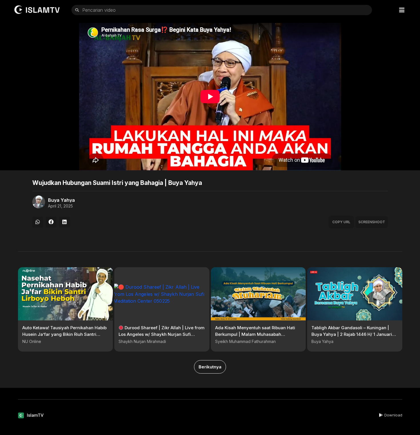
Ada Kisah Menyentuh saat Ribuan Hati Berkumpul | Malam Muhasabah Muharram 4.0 (255, 334)
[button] (37, 222)
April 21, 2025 (60, 206)
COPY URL (341, 222)
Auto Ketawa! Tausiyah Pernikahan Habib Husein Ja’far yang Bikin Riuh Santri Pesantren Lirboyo (64, 334)
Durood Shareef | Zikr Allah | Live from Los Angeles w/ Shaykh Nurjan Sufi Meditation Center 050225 (162, 334)
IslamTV (35, 415)
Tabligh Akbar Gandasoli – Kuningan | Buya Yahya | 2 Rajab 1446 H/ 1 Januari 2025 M (351, 334)
